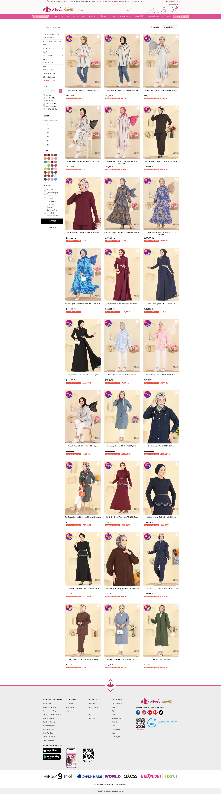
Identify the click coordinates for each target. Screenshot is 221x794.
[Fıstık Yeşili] (49, 165)
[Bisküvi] (49, 162)
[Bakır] (49, 159)
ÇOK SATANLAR (49, 77)
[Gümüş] (56, 169)
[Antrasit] (56, 155)
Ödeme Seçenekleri (49, 707)
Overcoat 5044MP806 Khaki (161, 659)
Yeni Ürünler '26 (117, 703)
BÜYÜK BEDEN (118, 16)
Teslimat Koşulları (49, 718)
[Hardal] (49, 172)
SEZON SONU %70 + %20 (60, 16)
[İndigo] (52, 172)
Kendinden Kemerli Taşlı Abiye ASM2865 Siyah (83, 588)
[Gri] (49, 169)
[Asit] (45, 159)
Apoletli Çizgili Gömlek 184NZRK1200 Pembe (161, 375)
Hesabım (92, 703)
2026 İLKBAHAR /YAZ (50, 38)
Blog (113, 733)
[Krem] (56, 176)
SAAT (129, 16)
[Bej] (56, 159)
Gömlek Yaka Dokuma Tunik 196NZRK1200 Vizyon (83, 161)
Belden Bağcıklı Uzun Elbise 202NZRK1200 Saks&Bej (161, 233)
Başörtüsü (115, 722)
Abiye (113, 714)
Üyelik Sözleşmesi (49, 726)
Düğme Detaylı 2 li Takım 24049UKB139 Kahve (161, 161)
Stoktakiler (156, 27)
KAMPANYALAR (49, 81)
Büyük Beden (116, 718)
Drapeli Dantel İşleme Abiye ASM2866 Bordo (122, 304)
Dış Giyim (115, 711)
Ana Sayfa (69, 703)
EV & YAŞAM (166, 16)
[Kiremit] (45, 176)
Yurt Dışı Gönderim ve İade (52, 714)
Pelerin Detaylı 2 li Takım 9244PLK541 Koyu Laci (161, 588)
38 (48, 129)
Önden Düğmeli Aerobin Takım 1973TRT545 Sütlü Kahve (122, 589)
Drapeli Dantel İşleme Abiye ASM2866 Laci (161, 304)
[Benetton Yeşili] (45, 162)
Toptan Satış (47, 703)
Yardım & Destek (48, 740)
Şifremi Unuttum (94, 707)
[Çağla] (56, 162)
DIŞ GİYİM (92, 16)
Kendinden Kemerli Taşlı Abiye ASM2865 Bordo (122, 517)
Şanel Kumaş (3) (52, 193)
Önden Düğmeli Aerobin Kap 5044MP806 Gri (122, 659)
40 (48, 133)
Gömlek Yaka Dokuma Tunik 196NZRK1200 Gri (161, 90)
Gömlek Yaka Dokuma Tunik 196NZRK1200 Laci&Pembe (122, 162)
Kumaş (47, 185)
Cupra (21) (50, 207)
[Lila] (52, 179)
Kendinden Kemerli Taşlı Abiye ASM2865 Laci (161, 517)
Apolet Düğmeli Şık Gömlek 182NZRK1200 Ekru (122, 90)
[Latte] (49, 179)
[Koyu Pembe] (45, 155)
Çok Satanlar (116, 729)
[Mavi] (56, 179)
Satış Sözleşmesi (48, 729)
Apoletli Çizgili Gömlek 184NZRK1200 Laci (122, 375)
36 (48, 125)
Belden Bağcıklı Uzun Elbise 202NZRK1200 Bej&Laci (122, 232)
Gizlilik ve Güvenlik (49, 722)
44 (48, 141)
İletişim (68, 711)
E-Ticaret (104, 791)
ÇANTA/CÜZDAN (153, 16)
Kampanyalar (116, 737)
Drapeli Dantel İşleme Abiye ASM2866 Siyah (83, 375)
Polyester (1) (51, 195)
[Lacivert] (45, 179)
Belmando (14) (52, 210)
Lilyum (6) (50, 204)
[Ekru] (45, 165)
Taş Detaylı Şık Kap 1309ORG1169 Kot (161, 446)
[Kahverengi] (56, 172)
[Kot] (52, 176)
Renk (46, 151)
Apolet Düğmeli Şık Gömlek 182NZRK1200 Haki (83, 90)
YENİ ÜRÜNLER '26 (41, 16)
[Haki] (45, 172)
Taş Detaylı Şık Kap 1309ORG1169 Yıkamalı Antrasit (83, 517)
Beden (46, 116)
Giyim (114, 707)
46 (48, 145)
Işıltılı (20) (50, 213)
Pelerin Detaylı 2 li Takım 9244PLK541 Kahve (83, 659)
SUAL (45, 66)
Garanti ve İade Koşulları (51, 711)
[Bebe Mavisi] (52, 159)
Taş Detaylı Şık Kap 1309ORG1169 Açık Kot (122, 446)
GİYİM (74, 16)
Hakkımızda (70, 707)
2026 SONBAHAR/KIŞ (51, 34)
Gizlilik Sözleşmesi (49, 737)
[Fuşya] (56, 165)
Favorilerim (92, 711)
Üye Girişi (92, 718)
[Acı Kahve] (49, 155)
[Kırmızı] (49, 176)
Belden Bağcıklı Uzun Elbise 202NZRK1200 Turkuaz (82, 304)
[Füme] (52, 165)
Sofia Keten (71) (52, 201)
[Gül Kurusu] (52, 169)
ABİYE (83, 16)
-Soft (99, 791)
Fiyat (46, 86)
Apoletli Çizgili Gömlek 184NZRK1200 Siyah (83, 446)
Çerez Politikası (48, 733)
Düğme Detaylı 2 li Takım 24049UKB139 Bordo (83, 232)
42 (48, 137)
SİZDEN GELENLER (181, 16)
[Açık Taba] (52, 155)
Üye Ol (91, 714)
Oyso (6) (50, 198)
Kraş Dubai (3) (52, 190)
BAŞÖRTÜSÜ (139, 16)
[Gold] (45, 169)
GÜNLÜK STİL (104, 16)
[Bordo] (52, 162)
